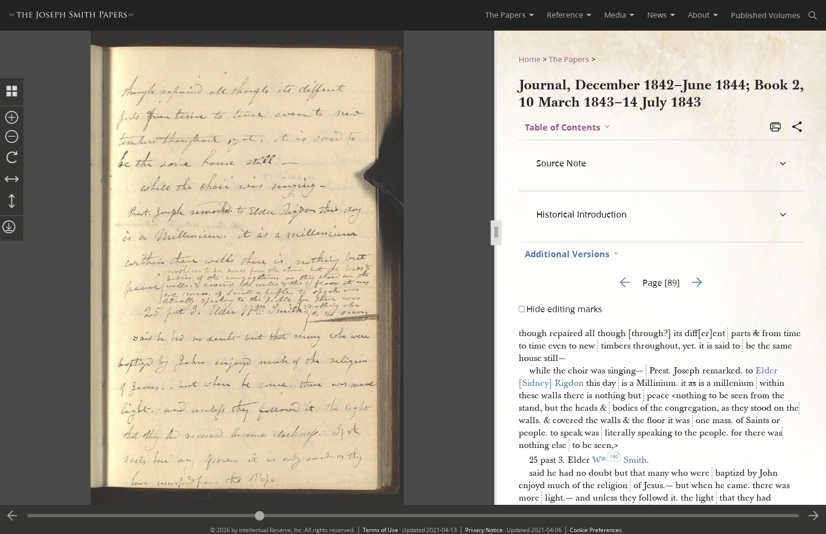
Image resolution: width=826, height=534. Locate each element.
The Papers (569, 59)
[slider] (413, 515)
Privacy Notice (484, 530)
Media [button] (615, 15)
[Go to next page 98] (813, 515)
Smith (635, 460)
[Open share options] (797, 127)
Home (530, 59)
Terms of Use (380, 530)
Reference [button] (565, 15)
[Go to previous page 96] (12, 515)
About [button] (699, 15)
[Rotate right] (11, 158)
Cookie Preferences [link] (596, 530)
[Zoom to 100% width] (11, 180)
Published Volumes (765, 15)
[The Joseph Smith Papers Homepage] (71, 16)
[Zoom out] (11, 137)
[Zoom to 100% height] (11, 202)
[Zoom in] (11, 118)
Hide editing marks (564, 309)
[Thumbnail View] (11, 92)
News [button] (657, 15)
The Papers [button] (505, 15)
